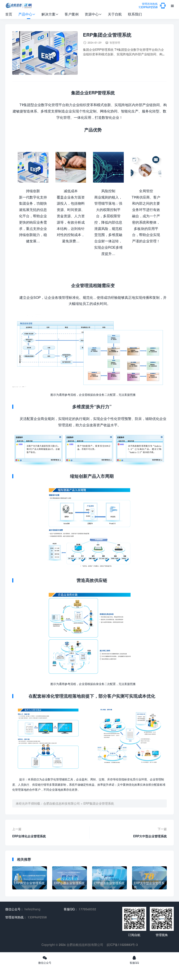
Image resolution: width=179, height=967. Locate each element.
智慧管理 (115, 42)
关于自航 (115, 14)
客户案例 (72, 14)
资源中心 (93, 14)
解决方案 (50, 14)
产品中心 (26, 14)
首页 (8, 14)
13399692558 (148, 6)
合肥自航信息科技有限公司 (61, 803)
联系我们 (135, 14)
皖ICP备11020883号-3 (122, 945)
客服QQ (134, 959)
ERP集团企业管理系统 (98, 803)
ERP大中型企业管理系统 (150, 836)
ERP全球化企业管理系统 (29, 836)
